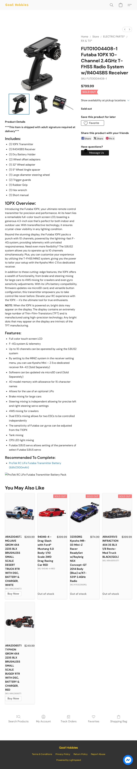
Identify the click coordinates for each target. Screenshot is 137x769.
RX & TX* (86, 41)
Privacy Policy (62, 754)
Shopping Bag (118, 721)
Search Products (18, 721)
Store (95, 36)
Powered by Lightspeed (68, 760)
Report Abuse (98, 754)
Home (84, 36)
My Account (43, 721)
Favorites (93, 721)
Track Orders (69, 721)
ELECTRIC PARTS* (114, 36)
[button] (17, 5)
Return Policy (81, 754)
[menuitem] (124, 29)
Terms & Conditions (42, 754)
